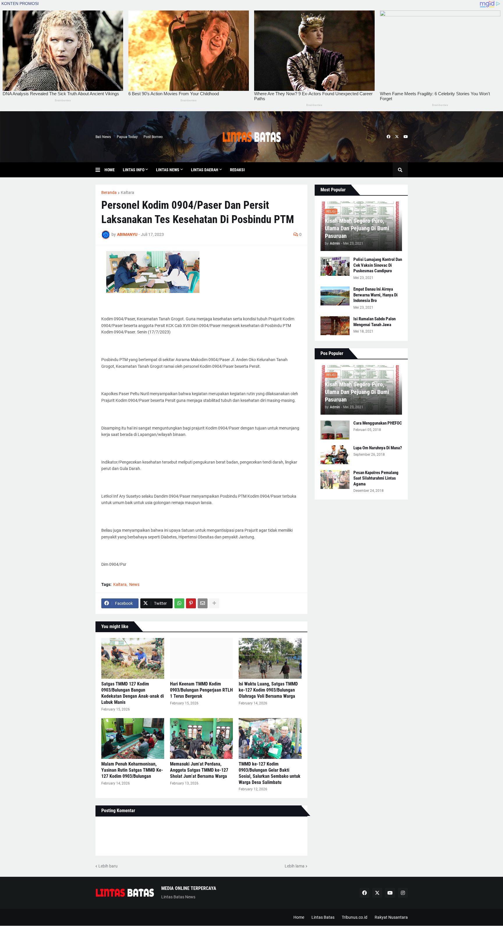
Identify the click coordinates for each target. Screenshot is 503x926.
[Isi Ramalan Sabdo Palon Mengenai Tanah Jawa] (335, 325)
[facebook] (388, 137)
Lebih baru (108, 866)
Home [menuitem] (110, 169)
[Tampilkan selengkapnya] (214, 603)
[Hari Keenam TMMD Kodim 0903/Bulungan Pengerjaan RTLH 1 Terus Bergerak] (201, 658)
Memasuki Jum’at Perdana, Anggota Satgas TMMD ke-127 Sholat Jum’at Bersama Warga (199, 770)
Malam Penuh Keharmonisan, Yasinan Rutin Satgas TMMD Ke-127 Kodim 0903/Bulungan (132, 770)
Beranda (109, 192)
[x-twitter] (397, 137)
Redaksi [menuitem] (237, 169)
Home (298, 917)
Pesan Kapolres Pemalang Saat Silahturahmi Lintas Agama (375, 478)
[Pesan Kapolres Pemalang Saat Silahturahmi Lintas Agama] (335, 479)
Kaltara (127, 192)
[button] (100, 169)
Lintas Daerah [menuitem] (204, 169)
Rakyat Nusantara (391, 917)
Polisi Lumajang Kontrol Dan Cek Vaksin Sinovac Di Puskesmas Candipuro (377, 265)
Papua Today (127, 137)
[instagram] (403, 893)
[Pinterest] (191, 603)
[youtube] (405, 137)
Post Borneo (153, 137)
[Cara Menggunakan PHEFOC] (335, 429)
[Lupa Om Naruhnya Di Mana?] (335, 454)
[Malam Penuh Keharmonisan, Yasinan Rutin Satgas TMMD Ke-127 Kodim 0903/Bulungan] (132, 738)
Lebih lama (294, 866)
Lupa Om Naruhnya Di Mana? (377, 447)
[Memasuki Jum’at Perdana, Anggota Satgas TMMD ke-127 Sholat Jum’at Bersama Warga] (201, 738)
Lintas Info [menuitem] (133, 169)
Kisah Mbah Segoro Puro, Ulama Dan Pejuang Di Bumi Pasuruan (357, 228)
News (134, 584)
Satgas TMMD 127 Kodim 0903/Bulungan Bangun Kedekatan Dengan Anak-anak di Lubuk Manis (132, 693)
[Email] (203, 603)
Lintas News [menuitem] (167, 169)
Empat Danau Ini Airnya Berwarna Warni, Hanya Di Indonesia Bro (375, 295)
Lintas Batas (322, 917)
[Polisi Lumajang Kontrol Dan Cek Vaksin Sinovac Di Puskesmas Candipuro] (335, 266)
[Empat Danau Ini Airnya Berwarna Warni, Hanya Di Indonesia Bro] (335, 296)
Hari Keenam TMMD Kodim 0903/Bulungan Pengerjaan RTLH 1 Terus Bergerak (201, 690)
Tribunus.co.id (354, 917)
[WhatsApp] (179, 603)
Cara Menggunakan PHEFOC (377, 423)
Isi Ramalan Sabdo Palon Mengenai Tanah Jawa (374, 321)
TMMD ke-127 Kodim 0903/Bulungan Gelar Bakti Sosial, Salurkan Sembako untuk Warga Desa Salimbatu (269, 773)
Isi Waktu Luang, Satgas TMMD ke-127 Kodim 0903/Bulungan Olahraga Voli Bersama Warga (268, 690)
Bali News (103, 137)
